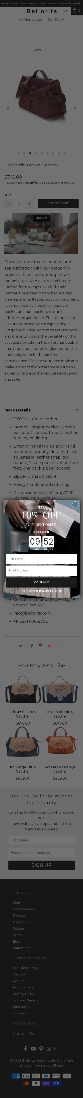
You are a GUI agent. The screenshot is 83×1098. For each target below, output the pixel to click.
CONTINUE (41, 582)
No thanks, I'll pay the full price (41, 591)
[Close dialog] (75, 505)
